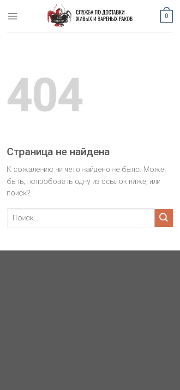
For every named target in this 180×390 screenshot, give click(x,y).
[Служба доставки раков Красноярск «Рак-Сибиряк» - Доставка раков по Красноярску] (90, 16)
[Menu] (12, 16)
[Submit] (164, 218)
